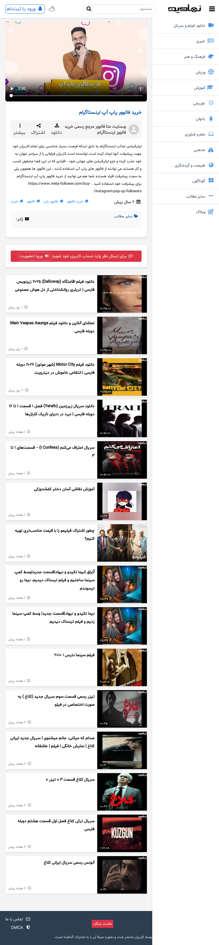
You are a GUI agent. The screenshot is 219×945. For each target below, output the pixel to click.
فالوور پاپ (51, 201)
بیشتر (20, 133)
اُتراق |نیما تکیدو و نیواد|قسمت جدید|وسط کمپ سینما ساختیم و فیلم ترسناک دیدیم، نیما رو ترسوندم (54, 580)
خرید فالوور (75, 201)
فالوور (31, 201)
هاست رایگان (102, 923)
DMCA (17, 928)
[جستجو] (89, 9)
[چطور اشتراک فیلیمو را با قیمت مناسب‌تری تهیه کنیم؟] (122, 543)
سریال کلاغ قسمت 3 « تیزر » (70, 780)
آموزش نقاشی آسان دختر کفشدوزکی (64, 489)
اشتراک (38, 133)
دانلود (57, 133)
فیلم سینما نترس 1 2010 (74, 655)
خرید (14, 201)
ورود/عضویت (32, 256)
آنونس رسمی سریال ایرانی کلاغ (69, 862)
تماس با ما (14, 919)
